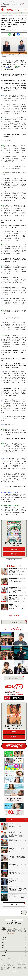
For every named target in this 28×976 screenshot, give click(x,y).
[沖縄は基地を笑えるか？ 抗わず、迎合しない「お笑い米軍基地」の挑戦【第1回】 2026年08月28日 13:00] (7, 653)
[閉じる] (26, 4)
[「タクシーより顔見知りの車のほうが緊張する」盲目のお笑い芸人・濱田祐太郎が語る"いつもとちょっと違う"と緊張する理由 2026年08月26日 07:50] (21, 653)
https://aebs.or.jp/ (11, 933)
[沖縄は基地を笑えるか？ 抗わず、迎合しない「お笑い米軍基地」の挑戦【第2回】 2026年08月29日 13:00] (7, 638)
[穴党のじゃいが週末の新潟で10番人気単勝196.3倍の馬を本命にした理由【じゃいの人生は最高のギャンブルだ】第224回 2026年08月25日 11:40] (7, 667)
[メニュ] (25, 9)
